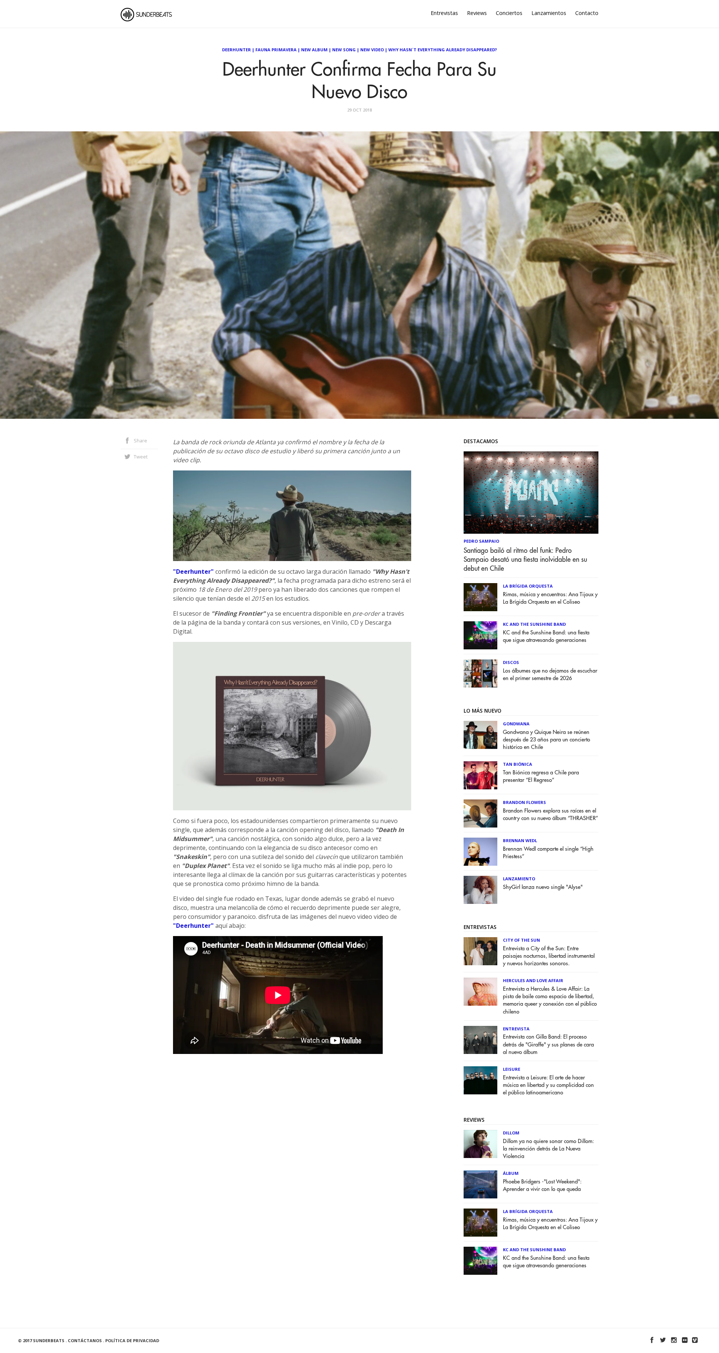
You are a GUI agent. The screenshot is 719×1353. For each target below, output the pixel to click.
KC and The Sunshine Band (534, 624)
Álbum (511, 1173)
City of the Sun (521, 940)
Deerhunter (236, 49)
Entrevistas (444, 12)
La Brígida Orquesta (528, 586)
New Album (314, 49)
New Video (372, 49)
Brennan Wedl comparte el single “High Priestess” (548, 852)
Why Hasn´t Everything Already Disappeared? (442, 49)
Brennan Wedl (520, 840)
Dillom (511, 1133)
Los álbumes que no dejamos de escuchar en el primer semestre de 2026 (550, 674)
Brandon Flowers (524, 802)
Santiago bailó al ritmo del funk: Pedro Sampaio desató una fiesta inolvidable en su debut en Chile (525, 559)
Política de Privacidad (132, 1340)
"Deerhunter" (193, 571)
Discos (511, 662)
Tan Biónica (517, 764)
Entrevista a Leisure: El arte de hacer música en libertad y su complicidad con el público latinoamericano (548, 1085)
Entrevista (516, 1028)
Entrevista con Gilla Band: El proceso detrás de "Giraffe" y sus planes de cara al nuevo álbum (548, 1044)
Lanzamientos (548, 12)
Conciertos (509, 12)
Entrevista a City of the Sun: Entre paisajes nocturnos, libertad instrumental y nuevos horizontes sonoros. (549, 956)
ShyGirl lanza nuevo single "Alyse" (543, 887)
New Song (344, 49)
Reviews (477, 12)
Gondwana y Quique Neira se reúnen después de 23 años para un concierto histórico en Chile (546, 739)
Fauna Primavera (276, 49)
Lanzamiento (519, 878)
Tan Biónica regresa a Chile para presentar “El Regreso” (541, 776)
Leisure (511, 1069)
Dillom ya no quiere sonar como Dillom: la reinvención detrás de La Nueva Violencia (548, 1149)
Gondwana (516, 723)
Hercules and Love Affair (533, 980)
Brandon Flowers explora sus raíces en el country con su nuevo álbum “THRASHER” (550, 814)
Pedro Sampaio (481, 541)
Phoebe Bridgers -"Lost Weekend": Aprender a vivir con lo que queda (542, 1185)
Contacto (586, 12)
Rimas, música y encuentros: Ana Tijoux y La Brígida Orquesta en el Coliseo (550, 598)
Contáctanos (85, 1340)
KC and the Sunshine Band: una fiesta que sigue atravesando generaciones (546, 636)
